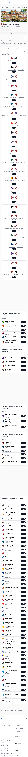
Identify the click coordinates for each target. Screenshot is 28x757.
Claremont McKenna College (14, 218)
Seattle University (20, 274)
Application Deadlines (19, 728)
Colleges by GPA (4, 742)
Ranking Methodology (5, 725)
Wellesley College (9, 576)
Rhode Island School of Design (12, 508)
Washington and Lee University (12, 556)
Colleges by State (4, 750)
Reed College (11, 60)
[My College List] (23, 2)
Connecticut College (9, 689)
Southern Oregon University (11, 332)
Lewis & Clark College (12, 135)
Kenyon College (12, 144)
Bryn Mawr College (9, 662)
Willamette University (10, 365)
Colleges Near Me (4, 748)
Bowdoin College (9, 647)
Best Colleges (17, 725)
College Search (4, 743)
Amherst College (12, 256)
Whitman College (20, 60)
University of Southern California (14, 180)
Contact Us (3, 726)
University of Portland (12, 191)
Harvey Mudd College (12, 209)
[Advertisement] (14, 295)
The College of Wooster (10, 626)
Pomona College (12, 79)
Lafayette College (9, 529)
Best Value (17, 726)
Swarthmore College (20, 171)
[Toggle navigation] (26, 2)
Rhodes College (8, 618)
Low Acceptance (18, 736)
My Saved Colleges (4, 745)
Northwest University (10, 457)
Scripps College (12, 153)
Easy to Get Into (18, 734)
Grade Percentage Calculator (20, 748)
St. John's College (12, 265)
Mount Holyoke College (10, 675)
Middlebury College (9, 583)
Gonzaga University (9, 446)
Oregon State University (10, 325)
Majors (22, 38)
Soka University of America (11, 655)
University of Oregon (12, 162)
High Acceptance (18, 733)
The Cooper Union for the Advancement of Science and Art (11, 694)
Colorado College (9, 638)
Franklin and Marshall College (11, 651)
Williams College (8, 549)
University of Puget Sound (11, 454)
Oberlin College (8, 552)
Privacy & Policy (13, 753)
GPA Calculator (17, 741)
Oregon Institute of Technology (12, 336)
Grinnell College (12, 125)
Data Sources (3, 723)
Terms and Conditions (5, 753)
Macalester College (12, 97)
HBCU (16, 730)
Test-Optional (17, 731)
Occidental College (12, 69)
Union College (8, 658)
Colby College (12, 246)
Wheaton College (9, 541)
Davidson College (12, 228)
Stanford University (20, 88)
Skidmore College (9, 560)
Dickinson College (9, 630)
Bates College (8, 679)
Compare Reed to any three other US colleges (15, 42)
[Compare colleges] (21, 2)
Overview (4, 38)
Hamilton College (9, 607)
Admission (11, 38)
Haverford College (20, 200)
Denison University (9, 599)
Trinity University (9, 545)
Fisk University (8, 591)
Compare (14, 63)
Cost (17, 38)
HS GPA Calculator (18, 743)
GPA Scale (16, 750)
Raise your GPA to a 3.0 (19, 745)
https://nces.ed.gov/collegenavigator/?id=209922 (11, 710)
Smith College (8, 666)
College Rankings (18, 723)
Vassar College (8, 521)
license (25, 20)
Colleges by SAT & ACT (5, 740)
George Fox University (10, 369)
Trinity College (8, 634)
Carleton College (12, 106)
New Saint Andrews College (11, 461)
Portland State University (12, 237)
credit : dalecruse (20, 20)
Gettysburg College (9, 614)
